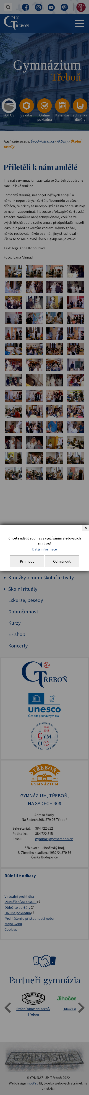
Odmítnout (62, 561)
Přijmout (27, 561)
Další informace (44, 549)
